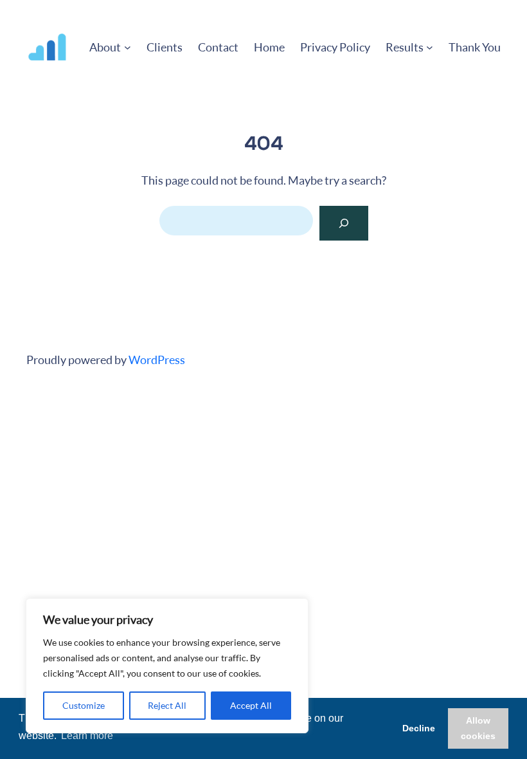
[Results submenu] (429, 47)
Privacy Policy (335, 47)
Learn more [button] (87, 735)
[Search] (343, 223)
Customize (83, 705)
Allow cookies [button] (478, 728)
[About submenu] (127, 47)
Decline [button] (418, 728)
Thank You (475, 47)
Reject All (167, 705)
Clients (165, 47)
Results (405, 47)
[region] (167, 665)
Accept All (251, 705)
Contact (218, 47)
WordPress (157, 359)
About (105, 47)
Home (269, 47)
